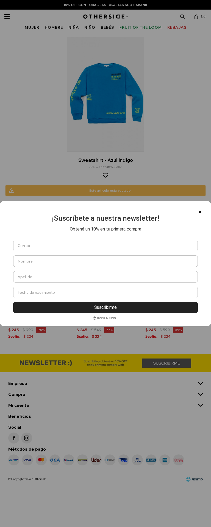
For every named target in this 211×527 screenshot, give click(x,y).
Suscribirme (105, 307)
